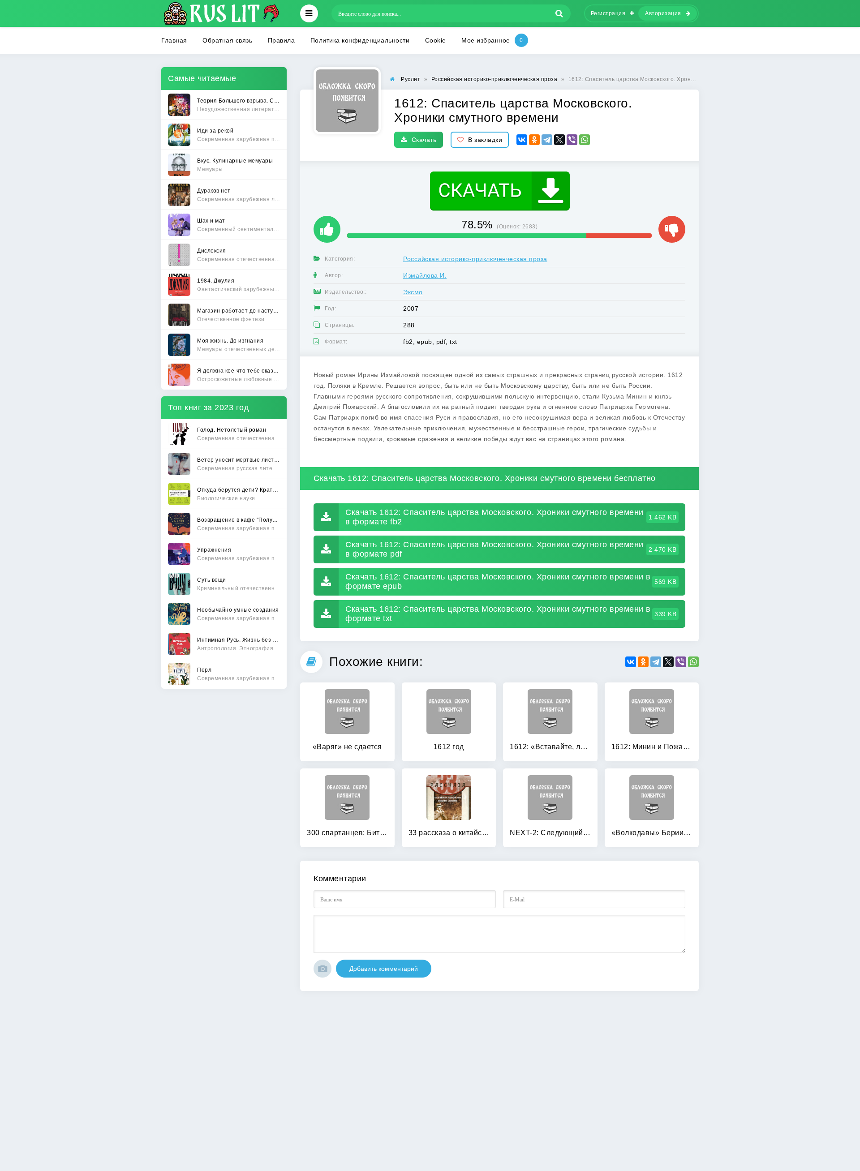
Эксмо (413, 292)
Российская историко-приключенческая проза (475, 258)
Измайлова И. (425, 275)
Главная (174, 40)
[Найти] (559, 13)
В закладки (485, 139)
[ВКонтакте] (521, 139)
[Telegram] (547, 139)
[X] (559, 139)
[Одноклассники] (534, 139)
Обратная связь (227, 40)
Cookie (435, 40)
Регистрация (608, 13)
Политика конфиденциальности (360, 40)
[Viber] (572, 139)
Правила (281, 40)
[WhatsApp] (584, 139)
